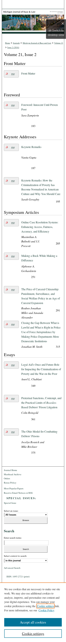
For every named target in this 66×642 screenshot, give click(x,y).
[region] (33, 612)
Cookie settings (45, 606)
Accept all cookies (33, 622)
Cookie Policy (46, 610)
